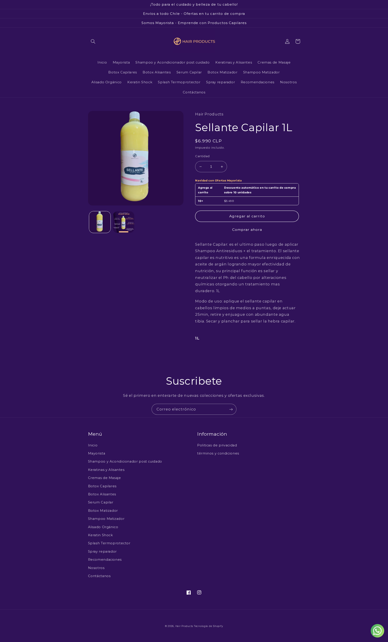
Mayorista (96, 453)
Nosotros (96, 568)
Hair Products (184, 626)
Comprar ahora (247, 229)
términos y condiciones (218, 453)
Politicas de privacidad (217, 445)
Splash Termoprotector (109, 543)
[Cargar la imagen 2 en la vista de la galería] (123, 222)
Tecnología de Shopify (208, 626)
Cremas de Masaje (104, 478)
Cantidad (202, 156)
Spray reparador (102, 551)
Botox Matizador (103, 511)
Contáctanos (99, 576)
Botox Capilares (102, 486)
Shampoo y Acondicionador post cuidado (125, 461)
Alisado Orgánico (103, 527)
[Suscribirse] (231, 409)
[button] (93, 41)
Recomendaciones (105, 560)
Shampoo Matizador (106, 519)
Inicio (93, 445)
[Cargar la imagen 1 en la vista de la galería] (99, 222)
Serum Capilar (100, 502)
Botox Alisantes (102, 494)
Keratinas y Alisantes (106, 470)
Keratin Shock (100, 535)
